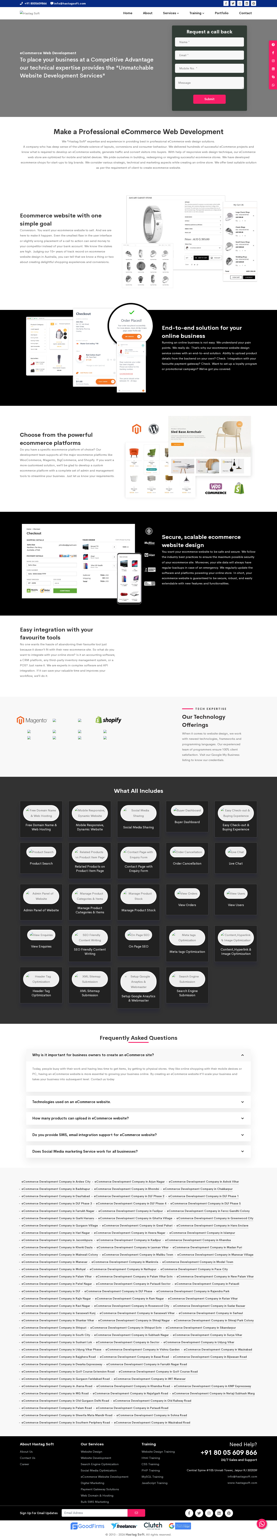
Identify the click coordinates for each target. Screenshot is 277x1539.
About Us (26, 1451)
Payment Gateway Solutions (100, 1489)
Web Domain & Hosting (97, 1495)
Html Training (151, 1458)
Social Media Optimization (99, 1470)
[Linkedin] (246, 3)
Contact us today (102, 1079)
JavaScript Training (154, 1483)
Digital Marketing (92, 1483)
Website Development (96, 1458)
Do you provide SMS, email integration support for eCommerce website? (94, 1135)
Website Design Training (158, 1451)
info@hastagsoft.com (242, 1476)
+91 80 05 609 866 (229, 1452)
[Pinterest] (253, 3)
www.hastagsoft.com (242, 1483)
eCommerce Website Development (104, 1477)
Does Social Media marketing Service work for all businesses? (85, 1151)
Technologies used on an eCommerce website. (71, 1102)
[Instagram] (239, 3)
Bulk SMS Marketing (95, 1502)
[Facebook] (226, 3)
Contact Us (27, 1458)
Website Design (91, 1451)
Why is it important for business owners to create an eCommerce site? (93, 1055)
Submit (209, 99)
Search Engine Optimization (100, 1464)
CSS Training (150, 1464)
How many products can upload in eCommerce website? (80, 1118)
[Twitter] (232, 3)
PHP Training (151, 1470)
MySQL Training (152, 1477)
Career (24, 1464)
